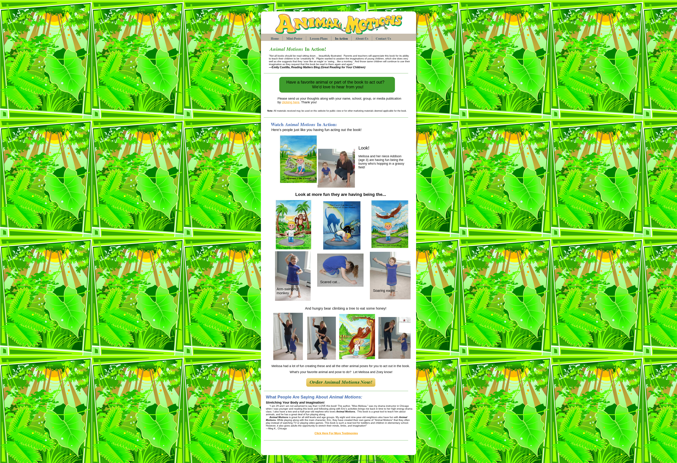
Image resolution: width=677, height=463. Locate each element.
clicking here (290, 102)
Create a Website (354, 460)
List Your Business (372, 460)
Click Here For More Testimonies (336, 433)
